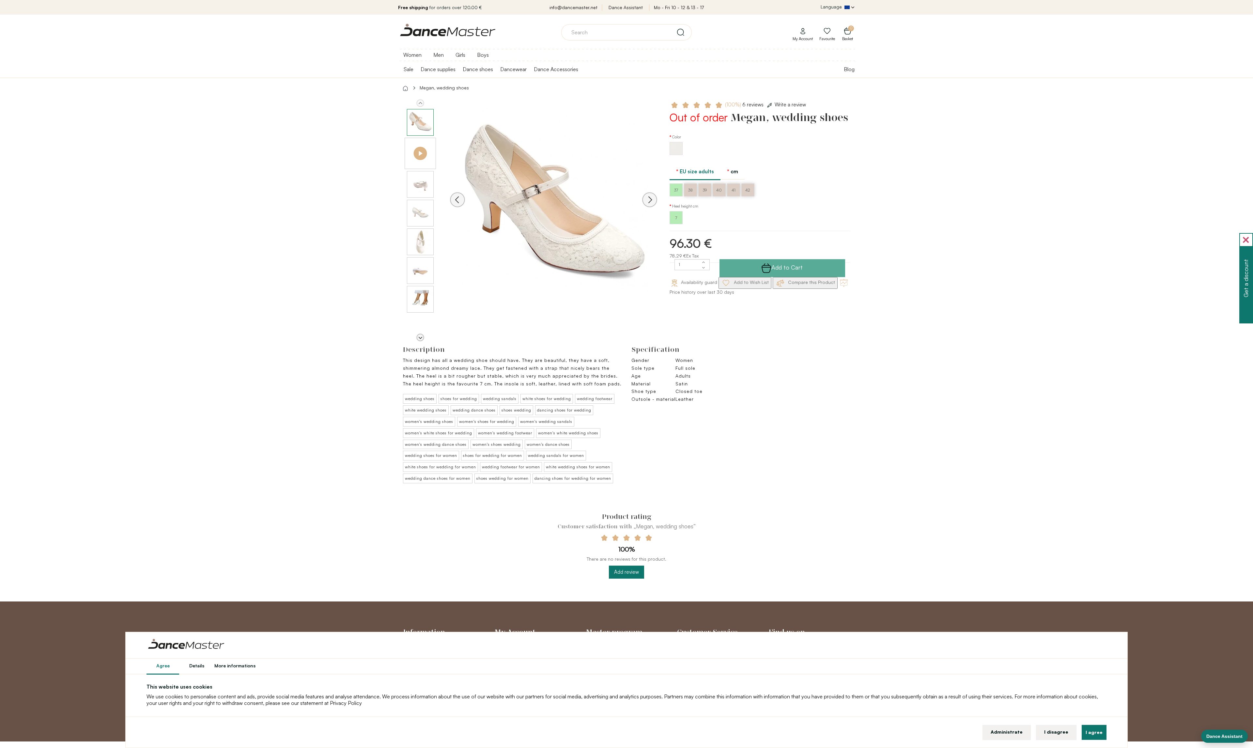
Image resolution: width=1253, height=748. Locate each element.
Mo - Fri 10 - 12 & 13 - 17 (679, 7)
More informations (234, 665)
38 (690, 190)
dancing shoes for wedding (564, 410)
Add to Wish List (751, 282)
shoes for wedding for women (492, 455)
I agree (1094, 732)
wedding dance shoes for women (438, 478)
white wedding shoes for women (578, 466)
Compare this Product (811, 282)
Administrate (1007, 732)
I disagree (1056, 732)
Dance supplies (438, 69)
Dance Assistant (626, 7)
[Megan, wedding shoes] (553, 208)
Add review (626, 572)
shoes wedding (516, 410)
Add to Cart (787, 267)
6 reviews (745, 104)
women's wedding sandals (546, 421)
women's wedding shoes (429, 421)
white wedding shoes (426, 410)
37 (676, 190)
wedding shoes (420, 398)
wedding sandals (500, 398)
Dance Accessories (556, 69)
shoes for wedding (459, 398)
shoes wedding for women (502, 478)
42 (747, 190)
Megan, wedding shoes (444, 87)
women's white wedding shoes (568, 432)
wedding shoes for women (431, 455)
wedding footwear (594, 398)
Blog (849, 69)
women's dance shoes (548, 444)
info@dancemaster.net (573, 7)
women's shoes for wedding (486, 421)
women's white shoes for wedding (438, 432)
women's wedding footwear (505, 432)
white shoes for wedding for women (440, 466)
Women (412, 55)
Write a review (790, 104)
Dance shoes (478, 69)
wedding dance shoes (474, 410)
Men (438, 55)
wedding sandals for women (556, 455)
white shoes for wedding (546, 398)
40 (719, 190)
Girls (460, 55)
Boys (483, 55)
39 (705, 190)
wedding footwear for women (511, 466)
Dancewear (513, 69)
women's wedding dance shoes (436, 444)
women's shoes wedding (496, 444)
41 (733, 190)
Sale (408, 69)
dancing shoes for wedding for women (572, 478)
